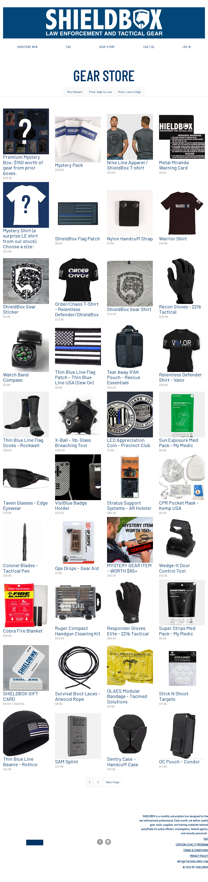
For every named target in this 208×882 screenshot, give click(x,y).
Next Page (112, 782)
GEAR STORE (107, 47)
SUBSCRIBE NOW (27, 47)
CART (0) (148, 47)
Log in (187, 47)
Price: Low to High (129, 92)
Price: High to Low (100, 92)
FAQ (68, 47)
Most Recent (74, 92)
